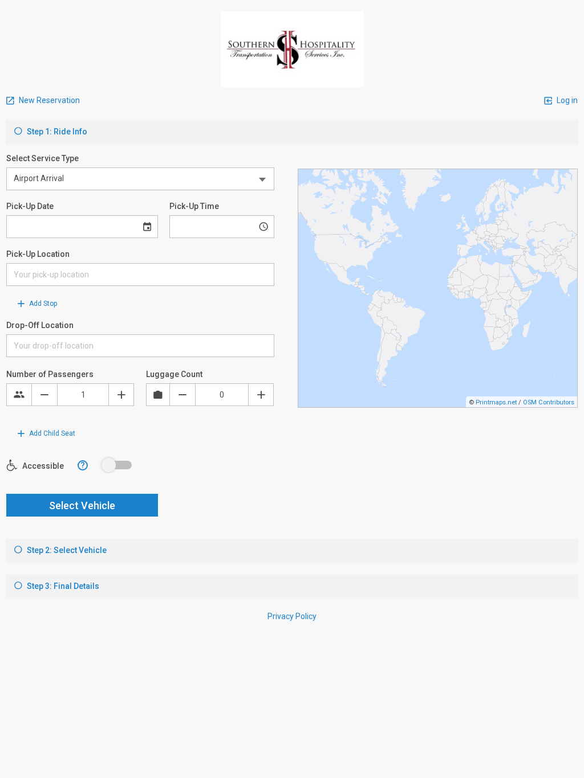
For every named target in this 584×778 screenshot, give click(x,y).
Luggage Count (174, 374)
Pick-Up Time (194, 206)
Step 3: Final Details (62, 586)
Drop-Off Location (40, 325)
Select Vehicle (82, 505)
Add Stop (42, 304)
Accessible (42, 465)
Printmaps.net (496, 402)
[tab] (292, 132)
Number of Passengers (50, 374)
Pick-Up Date (30, 206)
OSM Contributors (548, 402)
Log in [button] (566, 100)
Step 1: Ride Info (56, 131)
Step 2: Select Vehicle (66, 550)
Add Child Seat (51, 433)
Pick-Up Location (38, 254)
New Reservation (48, 100)
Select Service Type (42, 158)
